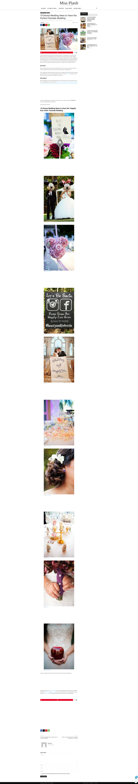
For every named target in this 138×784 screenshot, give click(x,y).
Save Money (43, 8)
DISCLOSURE (64, 20)
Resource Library (77, 8)
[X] (44, 25)
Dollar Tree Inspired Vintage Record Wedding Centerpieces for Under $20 (70, 738)
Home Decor (61, 8)
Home (41, 11)
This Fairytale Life (48, 334)
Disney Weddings (48, 159)
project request (47, 693)
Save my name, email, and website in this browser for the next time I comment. (55, 773)
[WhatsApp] (49, 25)
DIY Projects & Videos (51, 8)
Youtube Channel (52, 690)
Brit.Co (47, 383)
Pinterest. (53, 691)
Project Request (68, 8)
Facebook (47, 691)
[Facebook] (41, 25)
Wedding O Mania (48, 271)
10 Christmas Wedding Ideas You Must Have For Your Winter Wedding (48, 738)
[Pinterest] (46, 25)
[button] (96, 8)
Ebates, (68, 73)
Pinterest (47, 222)
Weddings (52, 11)
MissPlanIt (42, 22)
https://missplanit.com (51, 744)
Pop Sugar (47, 558)
